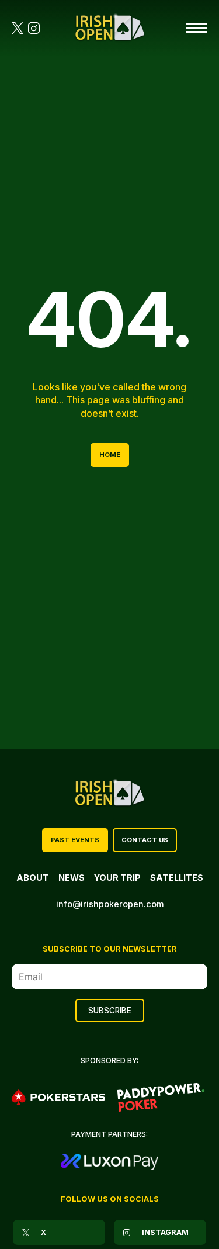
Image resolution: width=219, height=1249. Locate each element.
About (32, 878)
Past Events (75, 840)
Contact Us (144, 840)
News (71, 878)
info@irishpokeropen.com (110, 904)
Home (109, 455)
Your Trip (117, 878)
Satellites (176, 878)
